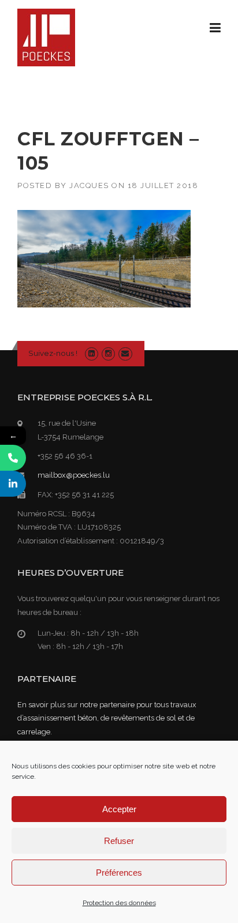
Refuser (119, 841)
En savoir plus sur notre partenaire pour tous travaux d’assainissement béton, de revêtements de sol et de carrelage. (106, 718)
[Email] (125, 353)
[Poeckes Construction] (46, 37)
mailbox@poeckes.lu (74, 475)
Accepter (119, 809)
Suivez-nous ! (52, 353)
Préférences (119, 872)
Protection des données (119, 903)
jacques (89, 185)
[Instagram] (108, 353)
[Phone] (13, 458)
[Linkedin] (91, 353)
